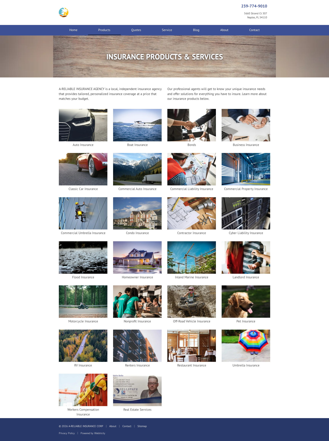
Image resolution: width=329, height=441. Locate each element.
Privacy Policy (67, 433)
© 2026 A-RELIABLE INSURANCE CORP (81, 426)
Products (109, 30)
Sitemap (142, 426)
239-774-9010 (254, 6)
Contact (254, 30)
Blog (196, 30)
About (224, 30)
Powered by (93, 433)
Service (167, 30)
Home (73, 30)
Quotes (136, 30)
